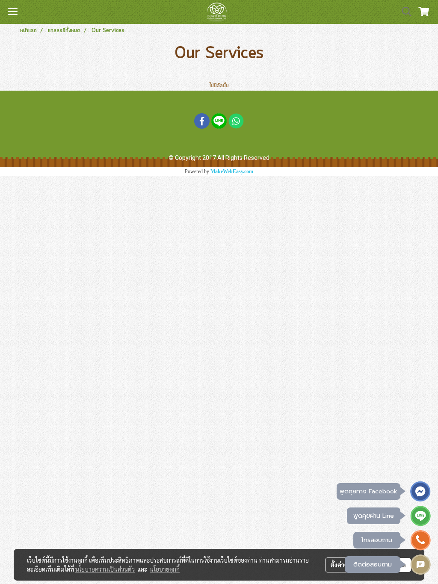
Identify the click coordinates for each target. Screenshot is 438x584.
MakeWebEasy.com (231, 171)
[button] (403, 12)
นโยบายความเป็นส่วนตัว (105, 569)
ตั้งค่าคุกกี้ (343, 565)
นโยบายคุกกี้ (165, 569)
